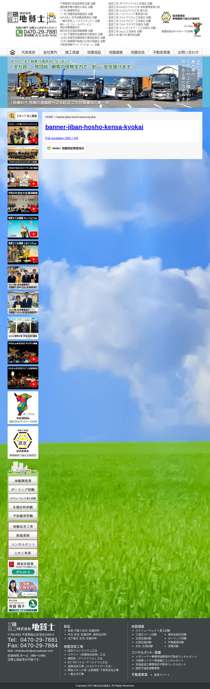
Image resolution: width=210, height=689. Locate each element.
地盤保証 (94, 52)
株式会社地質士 (102, 685)
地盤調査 (116, 52)
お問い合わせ (188, 52)
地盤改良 (138, 52)
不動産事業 (161, 52)
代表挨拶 (28, 52)
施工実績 (72, 52)
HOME (49, 117)
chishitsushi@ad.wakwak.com (34, 650)
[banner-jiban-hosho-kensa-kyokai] (65, 152)
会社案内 (50, 52)
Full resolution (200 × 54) (61, 138)
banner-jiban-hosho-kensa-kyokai (94, 126)
